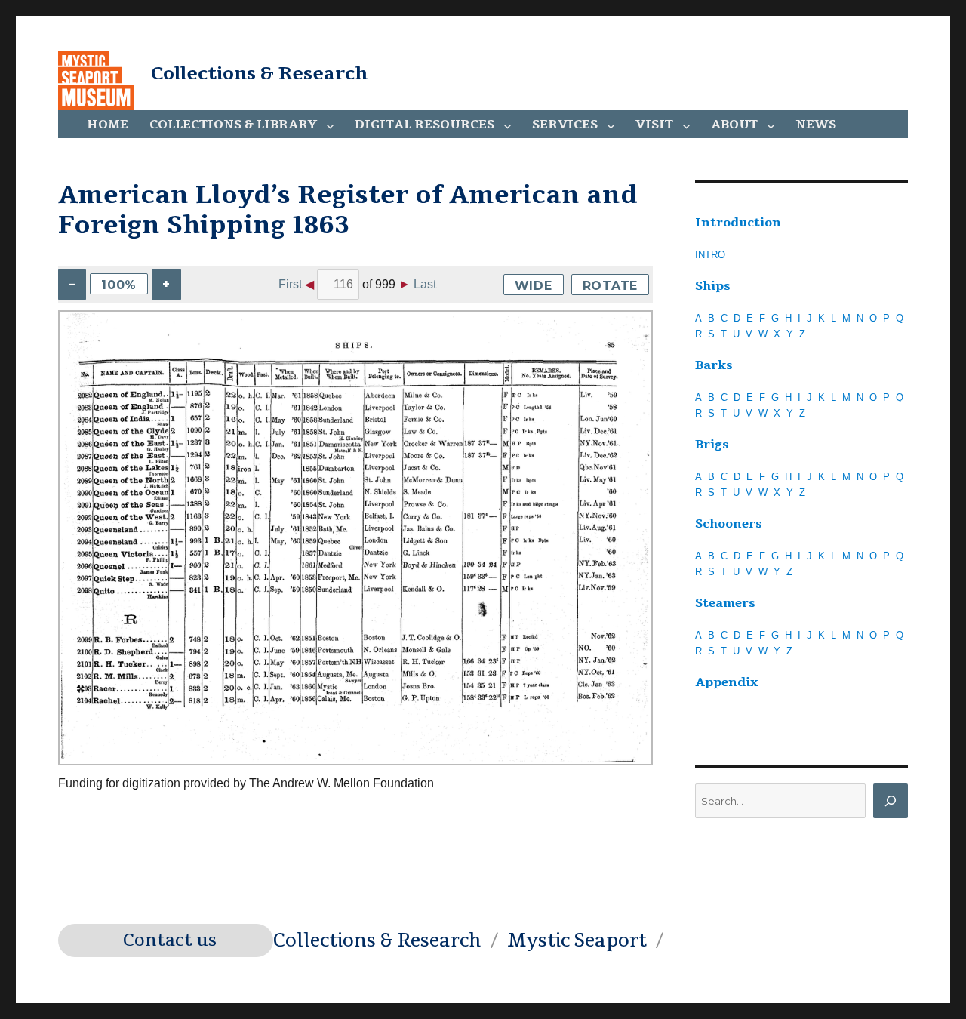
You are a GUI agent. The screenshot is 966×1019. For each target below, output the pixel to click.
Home (107, 124)
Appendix (726, 682)
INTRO (710, 254)
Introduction (738, 222)
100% (119, 285)
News (815, 124)
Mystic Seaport (577, 940)
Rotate (610, 286)
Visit (654, 124)
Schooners (728, 524)
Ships (713, 286)
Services (565, 124)
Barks (714, 365)
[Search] (890, 800)
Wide (533, 286)
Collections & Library (233, 124)
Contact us (170, 940)
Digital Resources (424, 124)
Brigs (712, 444)
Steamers (725, 603)
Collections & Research (259, 73)
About (734, 124)
